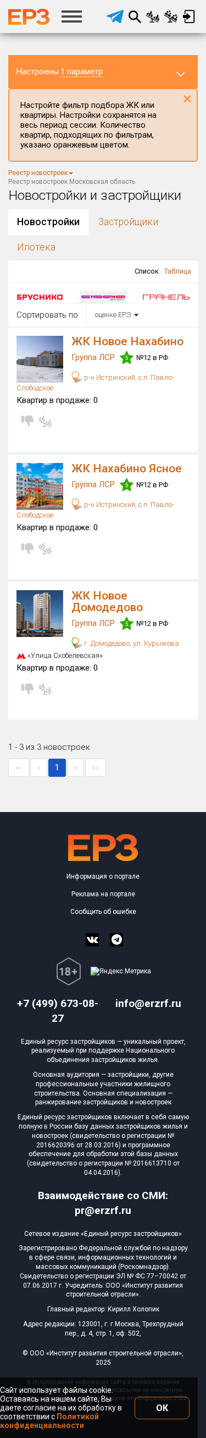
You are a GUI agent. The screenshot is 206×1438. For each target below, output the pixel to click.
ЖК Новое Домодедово (107, 601)
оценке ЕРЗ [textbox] (113, 315)
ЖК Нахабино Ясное (126, 468)
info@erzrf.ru (148, 1003)
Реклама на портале (103, 894)
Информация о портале (103, 876)
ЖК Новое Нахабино (127, 341)
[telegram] (115, 16)
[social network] (92, 939)
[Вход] (189, 16)
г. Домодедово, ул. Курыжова (130, 643)
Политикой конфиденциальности (49, 1421)
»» (95, 767)
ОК (162, 1408)
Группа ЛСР (94, 357)
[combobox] (114, 314)
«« (19, 767)
